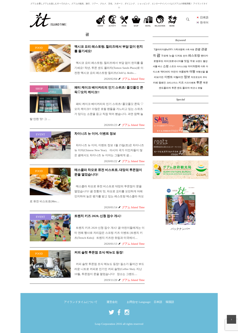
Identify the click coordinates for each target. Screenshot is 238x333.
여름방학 (184, 71)
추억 (205, 77)
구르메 (164, 55)
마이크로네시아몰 (173, 61)
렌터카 (204, 55)
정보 (187, 77)
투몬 (199, 82)
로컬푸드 (158, 61)
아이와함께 (194, 66)
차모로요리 (196, 77)
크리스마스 (172, 82)
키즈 (181, 82)
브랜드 (199, 61)
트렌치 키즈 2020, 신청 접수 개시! (97, 216)
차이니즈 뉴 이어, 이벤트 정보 (95, 133)
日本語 (158, 301)
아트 (203, 66)
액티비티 (165, 71)
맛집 (186, 61)
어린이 (174, 71)
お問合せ (132, 301)
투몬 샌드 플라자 (181, 88)
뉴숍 (171, 55)
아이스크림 (182, 66)
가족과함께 (179, 49)
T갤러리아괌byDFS (163, 49)
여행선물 (200, 71)
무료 (192, 61)
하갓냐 (193, 88)
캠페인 (162, 82)
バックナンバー (180, 228)
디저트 (178, 55)
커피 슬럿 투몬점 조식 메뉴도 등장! (98, 252)
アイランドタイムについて (80, 301)
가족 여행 (189, 50)
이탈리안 (178, 77)
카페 (155, 82)
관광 (197, 49)
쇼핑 (166, 66)
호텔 (200, 88)
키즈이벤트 (190, 82)
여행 (192, 71)
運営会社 (112, 301)
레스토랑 (194, 55)
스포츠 (172, 66)
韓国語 (170, 301)
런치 (185, 55)
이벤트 (168, 76)
